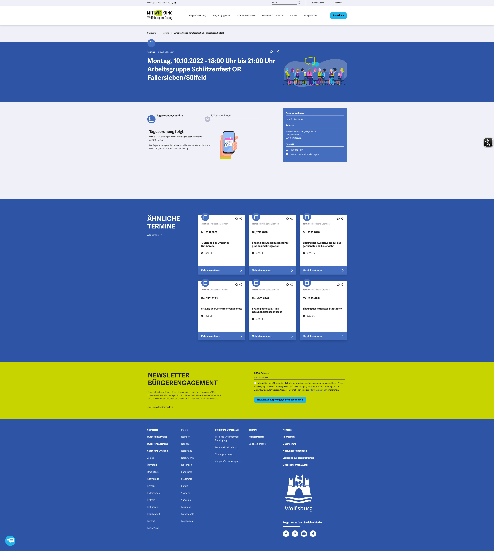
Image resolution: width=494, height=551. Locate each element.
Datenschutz (289, 444)
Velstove (185, 493)
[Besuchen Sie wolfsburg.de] (171, 3)
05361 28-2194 (296, 150)
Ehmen (151, 486)
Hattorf (151, 500)
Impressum (289, 436)
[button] (277, 52)
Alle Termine (153, 235)
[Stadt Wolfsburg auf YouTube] (304, 533)
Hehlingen (152, 507)
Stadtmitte (186, 479)
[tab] (176, 115)
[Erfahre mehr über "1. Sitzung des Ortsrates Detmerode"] (221, 245)
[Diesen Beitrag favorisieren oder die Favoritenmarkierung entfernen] (236, 219)
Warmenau (186, 507)
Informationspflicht (318, 390)
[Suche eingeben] (299, 3)
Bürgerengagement (222, 15)
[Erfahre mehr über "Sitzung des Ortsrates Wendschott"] (221, 310)
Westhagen (187, 521)
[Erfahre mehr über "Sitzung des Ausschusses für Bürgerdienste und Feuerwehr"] (323, 245)
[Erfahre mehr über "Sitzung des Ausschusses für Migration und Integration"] (272, 245)
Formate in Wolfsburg (226, 447)
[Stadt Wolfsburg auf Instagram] (295, 533)
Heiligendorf (153, 514)
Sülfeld (184, 486)
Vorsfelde (186, 500)
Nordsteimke (188, 458)
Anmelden (338, 15)
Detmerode (153, 479)
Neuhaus (186, 444)
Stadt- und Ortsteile (246, 15)
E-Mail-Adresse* (262, 373)
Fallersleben (153, 493)
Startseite (152, 430)
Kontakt (287, 430)
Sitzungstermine (223, 454)
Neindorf (185, 436)
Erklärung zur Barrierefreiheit (298, 458)
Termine (294, 15)
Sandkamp (186, 472)
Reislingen (186, 465)
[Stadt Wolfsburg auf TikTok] (313, 533)
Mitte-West (153, 528)
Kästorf (151, 521)
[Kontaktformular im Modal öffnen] (10, 541)
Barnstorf (152, 465)
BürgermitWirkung (197, 15)
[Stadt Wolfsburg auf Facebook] (286, 533)
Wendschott (187, 514)
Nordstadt (186, 450)
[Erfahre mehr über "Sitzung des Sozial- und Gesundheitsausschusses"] (272, 310)
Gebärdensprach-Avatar (295, 465)
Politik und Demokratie (272, 15)
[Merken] (271, 52)
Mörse (184, 430)
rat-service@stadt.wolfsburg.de (304, 154)
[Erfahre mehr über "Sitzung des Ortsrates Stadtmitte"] (323, 310)
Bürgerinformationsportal (228, 461)
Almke (150, 458)
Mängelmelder (310, 15)
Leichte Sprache (257, 444)
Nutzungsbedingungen (295, 450)
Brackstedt (152, 472)
